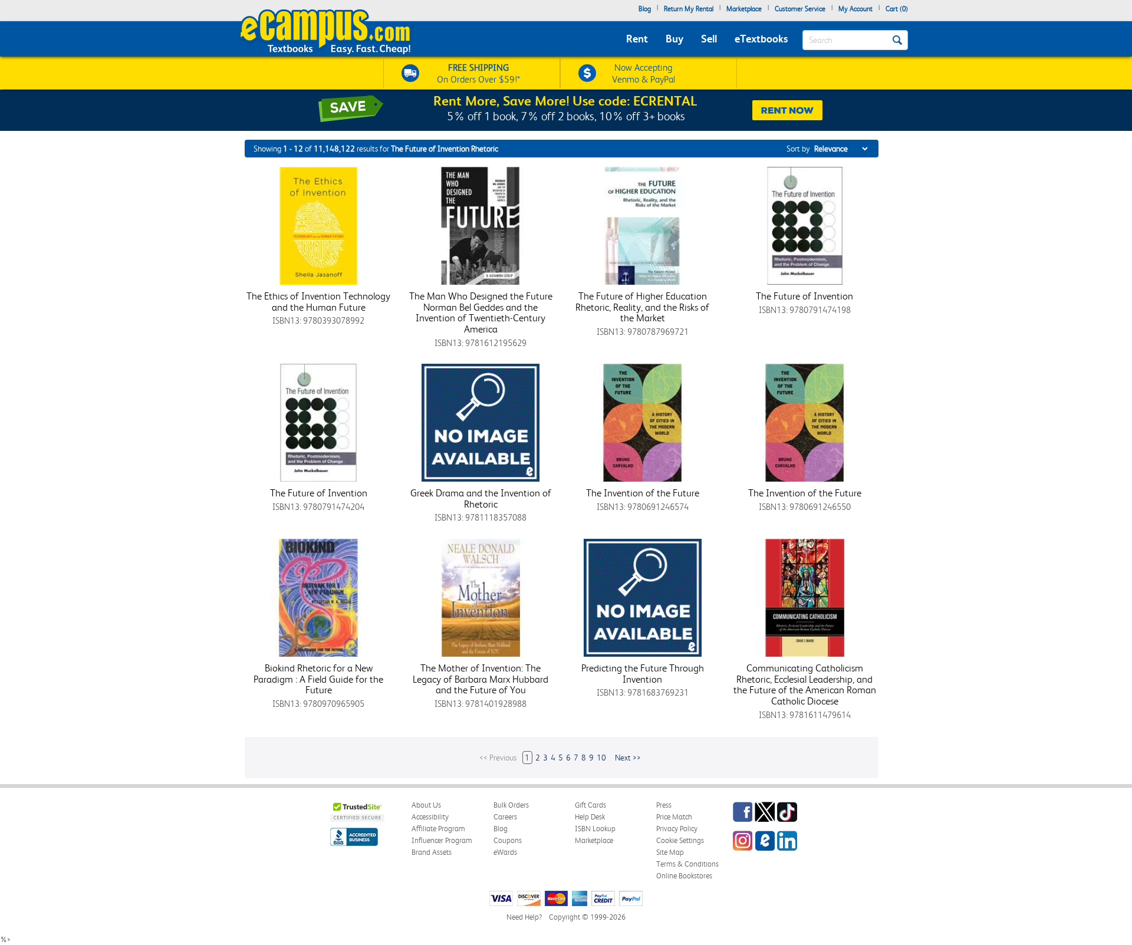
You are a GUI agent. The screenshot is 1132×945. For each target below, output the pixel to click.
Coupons (507, 840)
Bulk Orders (511, 805)
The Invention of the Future (642, 493)
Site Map (670, 852)
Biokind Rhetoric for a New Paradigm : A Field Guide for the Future (318, 679)
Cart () (897, 9)
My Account (855, 9)
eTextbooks (761, 38)
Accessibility (430, 816)
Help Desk (590, 816)
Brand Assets (432, 852)
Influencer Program (442, 840)
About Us (426, 805)
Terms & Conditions (687, 864)
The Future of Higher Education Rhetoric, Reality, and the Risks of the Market (642, 307)
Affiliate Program (438, 828)
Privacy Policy (676, 828)
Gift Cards (590, 805)
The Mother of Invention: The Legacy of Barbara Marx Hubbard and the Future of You (480, 679)
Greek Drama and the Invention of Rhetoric (480, 498)
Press (664, 805)
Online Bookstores (684, 875)
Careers (505, 816)
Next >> (628, 757)
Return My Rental (688, 9)
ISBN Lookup (595, 828)
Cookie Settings (680, 840)
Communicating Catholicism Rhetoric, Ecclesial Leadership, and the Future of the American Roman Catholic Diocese (804, 684)
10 (601, 757)
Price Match (674, 816)
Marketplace (744, 9)
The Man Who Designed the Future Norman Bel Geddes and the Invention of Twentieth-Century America (480, 312)
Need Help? (524, 917)
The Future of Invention (804, 296)
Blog (645, 9)
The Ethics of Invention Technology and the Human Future (318, 301)
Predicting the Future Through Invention (642, 673)
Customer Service (800, 9)
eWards (505, 852)
